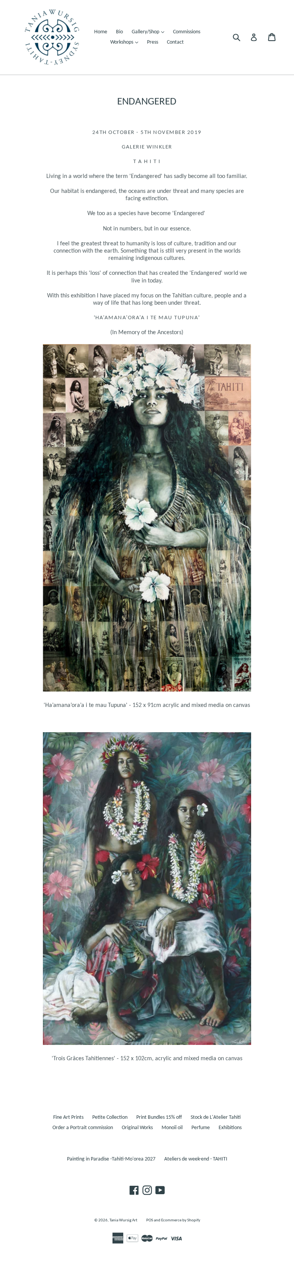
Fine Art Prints (68, 1117)
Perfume (200, 1128)
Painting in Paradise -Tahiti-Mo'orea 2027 (111, 1159)
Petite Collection (109, 1117)
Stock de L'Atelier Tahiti (216, 1117)
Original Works (137, 1128)
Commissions (186, 32)
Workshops (126, 42)
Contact (175, 42)
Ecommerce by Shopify (180, 1220)
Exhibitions (230, 1128)
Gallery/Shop (150, 32)
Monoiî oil (172, 1128)
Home (100, 32)
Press (152, 42)
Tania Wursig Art (123, 1220)
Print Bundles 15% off (159, 1117)
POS (149, 1220)
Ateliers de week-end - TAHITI (195, 1159)
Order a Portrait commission (82, 1128)
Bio (119, 32)
